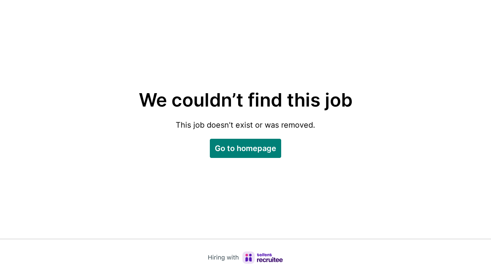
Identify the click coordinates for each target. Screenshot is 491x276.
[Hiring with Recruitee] (245, 257)
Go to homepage (245, 148)
